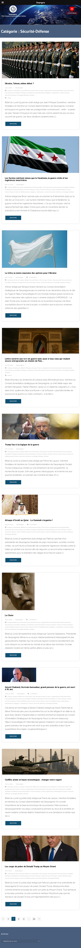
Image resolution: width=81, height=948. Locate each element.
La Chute (9, 615)
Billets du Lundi (29, 90)
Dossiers (34, 527)
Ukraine (31, 95)
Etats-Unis (38, 280)
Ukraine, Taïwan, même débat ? (19, 83)
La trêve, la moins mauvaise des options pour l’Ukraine (30, 273)
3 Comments (33, 277)
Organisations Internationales (53, 90)
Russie (67, 93)
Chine (36, 90)
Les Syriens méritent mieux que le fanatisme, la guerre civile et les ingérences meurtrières (36, 179)
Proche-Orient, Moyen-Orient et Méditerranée (46, 532)
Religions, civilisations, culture (55, 93)
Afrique (9, 696)
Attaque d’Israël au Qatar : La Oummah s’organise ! (29, 520)
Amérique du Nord (13, 280)
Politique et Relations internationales (33, 93)
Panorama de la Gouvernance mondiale (55, 187)
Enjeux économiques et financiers (54, 787)
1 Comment (33, 524)
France (50, 280)
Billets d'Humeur (26, 368)
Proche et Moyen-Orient (31, 189)
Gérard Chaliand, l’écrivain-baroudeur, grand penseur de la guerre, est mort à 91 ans (40, 688)
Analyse (9, 90)
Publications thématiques (54, 791)
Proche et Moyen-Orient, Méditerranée (52, 189)
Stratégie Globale (23, 95)
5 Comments (32, 619)
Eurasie (45, 451)
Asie (22, 90)
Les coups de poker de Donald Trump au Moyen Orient (30, 866)
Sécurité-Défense (11, 95)
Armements (16, 90)
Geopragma (19, 88)
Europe (41, 90)
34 (34, 919)
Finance (17, 789)
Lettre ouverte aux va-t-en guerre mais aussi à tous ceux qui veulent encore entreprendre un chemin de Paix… (37, 359)
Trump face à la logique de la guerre (22, 444)
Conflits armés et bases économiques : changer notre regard (33, 779)
